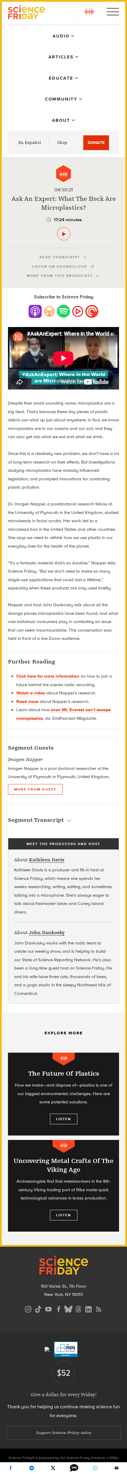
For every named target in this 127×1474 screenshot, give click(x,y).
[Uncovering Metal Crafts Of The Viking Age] (63, 1186)
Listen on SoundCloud (59, 266)
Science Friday (26, 13)
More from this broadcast (60, 276)
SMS (74, 1468)
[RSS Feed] (98, 1308)
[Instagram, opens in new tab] (28, 1308)
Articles (61, 57)
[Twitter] (53, 1468)
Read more (27, 701)
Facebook (11, 1468)
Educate (61, 78)
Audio (61, 36)
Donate (96, 142)
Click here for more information (47, 676)
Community (61, 99)
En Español (29, 142)
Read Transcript (60, 257)
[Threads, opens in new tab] (78, 1308)
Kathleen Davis (46, 859)
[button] (89, 12)
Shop (62, 142)
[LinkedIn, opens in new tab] (88, 1308)
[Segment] (63, 174)
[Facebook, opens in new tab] (58, 1308)
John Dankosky (47, 932)
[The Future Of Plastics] (63, 1094)
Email (116, 1468)
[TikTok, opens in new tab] (38, 1308)
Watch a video (30, 693)
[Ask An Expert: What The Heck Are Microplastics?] (63, 233)
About (61, 120)
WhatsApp (95, 1468)
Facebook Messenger (32, 1468)
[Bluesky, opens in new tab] (68, 1308)
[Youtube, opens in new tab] (48, 1308)
